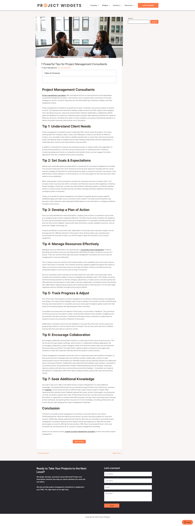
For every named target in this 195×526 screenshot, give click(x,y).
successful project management (92, 250)
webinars (48, 390)
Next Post (117, 453)
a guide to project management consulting (80, 431)
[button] (98, 5)
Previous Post (43, 453)
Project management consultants (54, 95)
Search (130, 18)
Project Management (49, 68)
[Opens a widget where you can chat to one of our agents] (187, 522)
